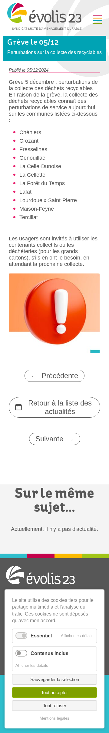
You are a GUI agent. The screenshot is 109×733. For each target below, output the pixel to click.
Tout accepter (54, 692)
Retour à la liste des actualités (60, 407)
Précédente (59, 376)
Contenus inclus (49, 653)
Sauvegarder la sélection (54, 679)
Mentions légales (54, 718)
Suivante (49, 439)
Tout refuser (54, 705)
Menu (97, 19)
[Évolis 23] (44, 28)
